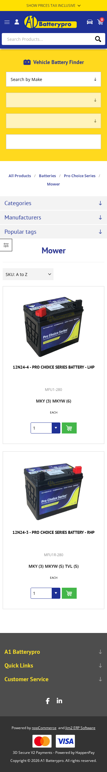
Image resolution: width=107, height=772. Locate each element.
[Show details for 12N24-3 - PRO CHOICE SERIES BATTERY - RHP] (53, 492)
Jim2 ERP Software (80, 727)
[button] (56, 428)
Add (69, 427)
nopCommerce (44, 727)
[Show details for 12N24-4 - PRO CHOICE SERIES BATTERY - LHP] (53, 326)
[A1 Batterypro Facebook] (48, 701)
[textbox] (53, 39)
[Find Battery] (89, 22)
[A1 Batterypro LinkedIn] (59, 701)
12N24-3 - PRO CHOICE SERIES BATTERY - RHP (53, 532)
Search (98, 39)
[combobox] (41, 428)
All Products (20, 175)
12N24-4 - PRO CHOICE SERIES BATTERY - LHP (54, 367)
